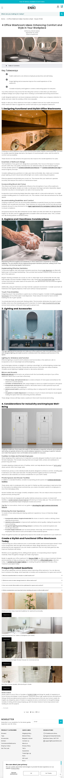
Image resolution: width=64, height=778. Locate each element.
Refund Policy (26, 736)
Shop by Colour (5, 746)
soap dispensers (47, 270)
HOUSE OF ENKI (32, 694)
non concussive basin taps (47, 279)
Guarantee (25, 751)
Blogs (24, 761)
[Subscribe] (61, 721)
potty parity (57, 465)
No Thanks (49, 773)
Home (3, 19)
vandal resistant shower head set (18, 500)
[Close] (57, 14)
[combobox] (32, 14)
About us (25, 743)
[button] (3, 8)
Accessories (4, 738)
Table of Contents (13, 66)
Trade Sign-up (26, 753)
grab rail (22, 213)
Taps (2, 736)
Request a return (27, 738)
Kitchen (3, 741)
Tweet (27, 712)
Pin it (38, 712)
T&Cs (24, 748)
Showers (3, 733)
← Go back (5, 708)
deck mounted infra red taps (51, 303)
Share (33, 712)
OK (31, 773)
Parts (23, 756)
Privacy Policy (15, 768)
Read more (7, 615)
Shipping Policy (26, 733)
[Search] (62, 14)
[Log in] (58, 6)
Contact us (25, 741)
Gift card (25, 758)
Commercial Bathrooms (8, 743)
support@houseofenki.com (53, 741)
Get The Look (5, 748)
